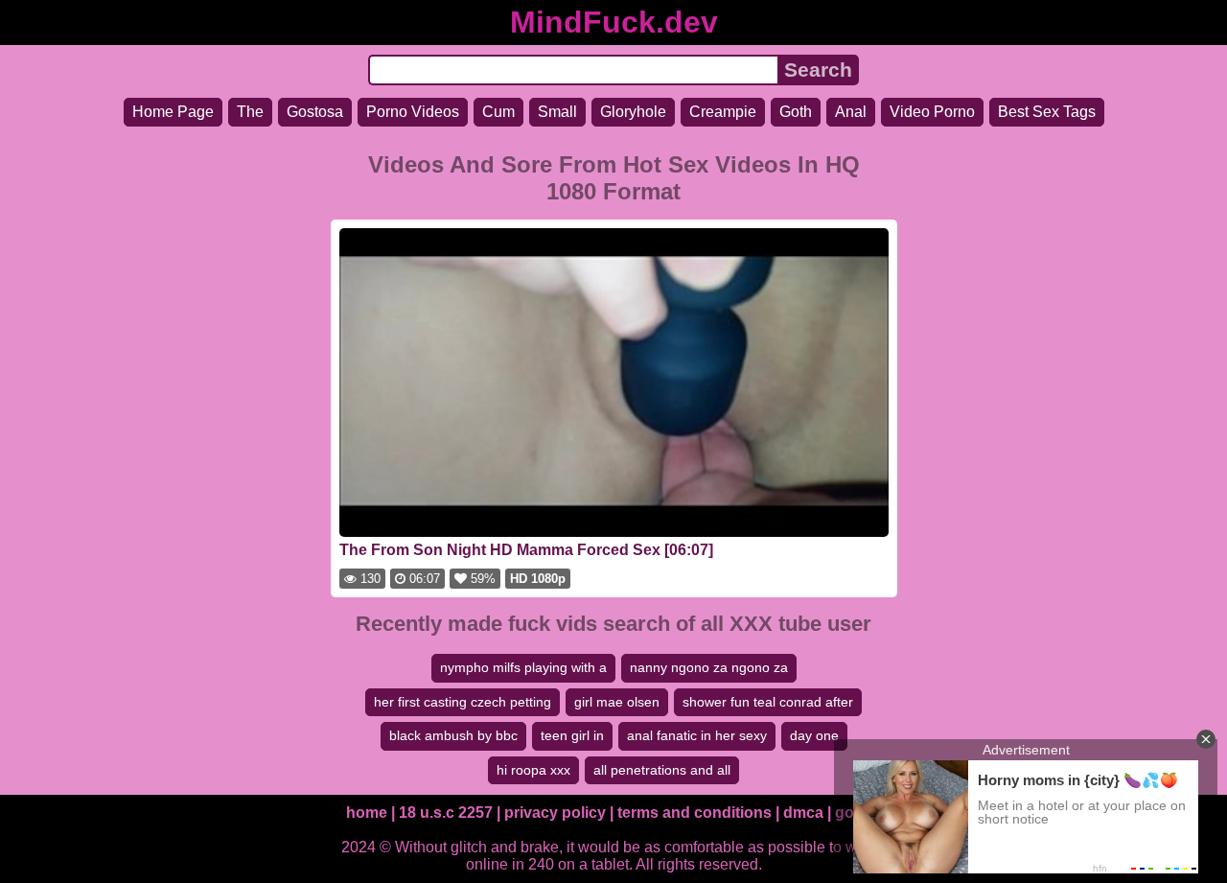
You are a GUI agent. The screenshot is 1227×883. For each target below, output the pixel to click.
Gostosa (315, 112)
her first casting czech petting (462, 701)
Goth (795, 112)
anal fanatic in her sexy (697, 735)
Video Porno (932, 112)
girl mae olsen (617, 701)
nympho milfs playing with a (523, 667)
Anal (851, 112)
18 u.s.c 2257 (446, 812)
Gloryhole (633, 112)
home (366, 812)
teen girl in (572, 735)
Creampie (722, 112)
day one (814, 735)
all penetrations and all (661, 770)
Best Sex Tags (1047, 112)
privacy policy (555, 812)
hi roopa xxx (533, 770)
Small (557, 112)
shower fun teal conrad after (768, 701)
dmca (803, 812)
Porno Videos (412, 112)
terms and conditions (694, 812)
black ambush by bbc (453, 735)
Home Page (173, 112)
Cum (498, 112)
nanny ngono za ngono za (709, 667)
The (250, 112)
